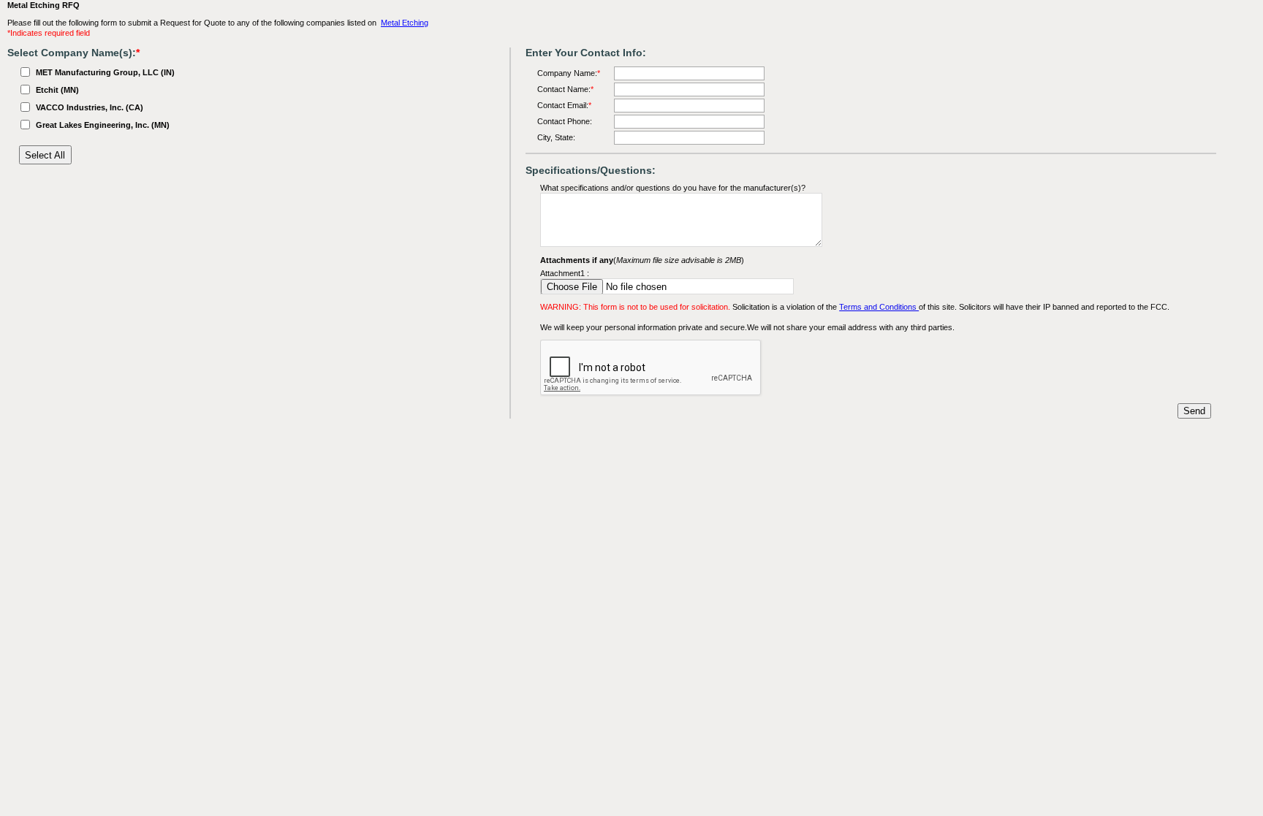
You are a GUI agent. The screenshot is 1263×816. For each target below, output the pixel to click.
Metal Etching (404, 22)
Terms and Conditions (879, 306)
